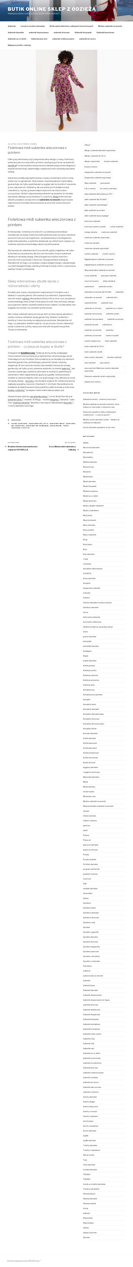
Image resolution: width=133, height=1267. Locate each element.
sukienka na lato (38, 423)
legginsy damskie (90, 767)
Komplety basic (89, 704)
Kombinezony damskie (92, 695)
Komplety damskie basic (93, 714)
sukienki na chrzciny (92, 308)
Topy (85, 1160)
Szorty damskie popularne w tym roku (99, 427)
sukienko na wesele (93, 330)
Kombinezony (89, 690)
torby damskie (89, 1165)
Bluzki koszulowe (90, 491)
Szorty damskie (89, 1131)
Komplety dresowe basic (93, 724)
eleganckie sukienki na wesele (97, 172)
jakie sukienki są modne (94, 210)
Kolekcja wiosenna (91, 680)
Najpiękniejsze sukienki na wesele (99, 259)
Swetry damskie (90, 1097)
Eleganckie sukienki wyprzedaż (97, 178)
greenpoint (105, 183)
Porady (86, 854)
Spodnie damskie (90, 937)
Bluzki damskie (89, 481)
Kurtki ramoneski (90, 757)
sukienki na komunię (37, 426)
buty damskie (89, 554)
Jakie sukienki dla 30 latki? (95, 199)
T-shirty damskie (90, 1145)
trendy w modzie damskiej (33, 26)
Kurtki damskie (89, 738)
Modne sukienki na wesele (110, 26)
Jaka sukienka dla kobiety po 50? (98, 194)
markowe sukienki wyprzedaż (97, 237)
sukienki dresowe (62, 32)
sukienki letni (111, 297)
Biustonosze (88, 467)
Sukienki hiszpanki (83, 32)
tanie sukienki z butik (93, 352)
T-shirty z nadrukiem (91, 1150)
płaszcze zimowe (90, 850)
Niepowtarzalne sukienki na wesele (99, 270)
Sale (85, 883)
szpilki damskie (89, 1140)
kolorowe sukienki (92, 221)
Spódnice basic (89, 908)
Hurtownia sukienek (91, 617)
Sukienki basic (89, 985)
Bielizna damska (90, 462)
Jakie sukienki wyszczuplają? (96, 216)
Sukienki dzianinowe (91, 1010)
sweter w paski (112, 335)
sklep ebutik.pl (109, 281)
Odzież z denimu (90, 820)
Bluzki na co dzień (90, 496)
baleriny (66, 368)
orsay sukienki (90, 275)
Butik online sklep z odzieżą (52, 9)
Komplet (86, 699)
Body (85, 540)
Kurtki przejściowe (91, 753)
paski (85, 830)
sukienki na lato (112, 314)
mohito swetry (108, 254)
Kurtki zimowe (89, 762)
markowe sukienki (109, 232)
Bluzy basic (87, 515)
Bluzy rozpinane (89, 535)
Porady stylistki (89, 859)
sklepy (86, 898)
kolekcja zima (89, 685)
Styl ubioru (87, 966)
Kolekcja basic (89, 665)
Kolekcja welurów (90, 675)
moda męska (88, 791)
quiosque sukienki (108, 275)
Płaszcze (87, 840)
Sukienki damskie (16, 32)
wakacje (86, 1213)
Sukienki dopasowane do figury (96, 1000)
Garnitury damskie (91, 607)
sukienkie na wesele (93, 297)
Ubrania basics (89, 1194)
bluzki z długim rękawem (93, 506)
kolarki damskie (90, 661)
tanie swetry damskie (93, 357)
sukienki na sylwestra (92, 1063)
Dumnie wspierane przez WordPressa (23, 1261)
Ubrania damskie (90, 1199)
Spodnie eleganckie (91, 947)
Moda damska (89, 787)
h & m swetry (90, 188)
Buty (85, 549)
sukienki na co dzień (114, 308)
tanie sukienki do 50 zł (94, 346)
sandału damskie (90, 888)
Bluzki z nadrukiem (91, 510)
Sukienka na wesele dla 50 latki (97, 292)
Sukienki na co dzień (17, 39)
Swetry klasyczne (90, 1106)
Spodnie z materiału (91, 961)
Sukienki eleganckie (91, 1014)
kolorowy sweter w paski (95, 227)
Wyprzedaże (88, 1223)
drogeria (86, 583)
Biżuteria (87, 472)
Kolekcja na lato (90, 670)
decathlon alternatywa (92, 569)
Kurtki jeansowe (90, 743)
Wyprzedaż (88, 1218)
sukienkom (56, 426)
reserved (87, 879)
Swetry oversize (90, 1111)
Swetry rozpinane (90, 1116)
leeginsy (54, 399)
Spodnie (86, 927)
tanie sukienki (111, 341)
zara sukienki (90, 363)
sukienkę (110, 330)
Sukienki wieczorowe (92, 1087)
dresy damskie (89, 578)
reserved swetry (91, 281)
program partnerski (91, 869)
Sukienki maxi (89, 1039)
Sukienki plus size (39, 39)
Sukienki (12, 26)
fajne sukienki (19, 423)
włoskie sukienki (114, 357)
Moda (85, 782)
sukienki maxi (57, 423)
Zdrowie (86, 1237)
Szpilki (85, 1136)
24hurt (87, 145)
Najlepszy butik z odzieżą (19, 45)
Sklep (56, 196)
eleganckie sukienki (91, 588)
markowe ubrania (91, 243)
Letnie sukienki (116, 227)
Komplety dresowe (91, 719)
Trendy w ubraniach (91, 1189)
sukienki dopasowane (39, 32)
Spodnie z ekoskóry (91, 956)
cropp (85, 559)
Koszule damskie (90, 733)
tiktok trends (88, 1155)
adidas (86, 443)
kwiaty (11, 390)
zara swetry (105, 363)
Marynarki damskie (91, 777)
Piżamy (86, 835)
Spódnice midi (89, 922)
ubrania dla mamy (38, 396)
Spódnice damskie (91, 913)
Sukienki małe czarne (92, 1034)
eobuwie (86, 593)
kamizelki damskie (91, 646)
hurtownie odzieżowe (92, 622)
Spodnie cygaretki (91, 932)
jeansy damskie (89, 636)
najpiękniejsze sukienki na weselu (98, 265)
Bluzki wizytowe (90, 501)
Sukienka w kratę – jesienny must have (99, 399)
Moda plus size (89, 796)
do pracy (29, 381)
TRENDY (87, 1174)
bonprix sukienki (111, 161)
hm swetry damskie (108, 188)
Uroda (85, 1208)
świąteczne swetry (92, 382)
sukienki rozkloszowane (63, 39)
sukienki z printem (91, 1092)
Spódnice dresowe (91, 917)
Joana (33, 144)
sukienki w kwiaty (90, 1077)
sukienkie (119, 292)
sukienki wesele (91, 324)
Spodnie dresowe (90, 942)
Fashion (86, 598)
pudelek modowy (90, 874)
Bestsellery (88, 457)
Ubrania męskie (89, 1203)
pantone (86, 825)
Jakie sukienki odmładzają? (96, 205)
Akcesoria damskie (91, 447)
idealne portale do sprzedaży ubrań (98, 627)
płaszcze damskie (90, 845)
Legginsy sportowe (91, 772)
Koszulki (68, 403)
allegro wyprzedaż (92, 161)
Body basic (87, 544)
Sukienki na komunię (92, 1058)
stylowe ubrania (21, 403)
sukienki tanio (15, 399)
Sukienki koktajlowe (91, 1024)
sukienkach (89, 286)
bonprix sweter (90, 167)
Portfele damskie (90, 864)
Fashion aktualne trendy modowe (97, 602)
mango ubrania (90, 232)
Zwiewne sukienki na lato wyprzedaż (99, 376)
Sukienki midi (88, 1043)
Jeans (85, 632)
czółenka (19, 390)
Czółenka (87, 564)
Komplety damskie (91, 709)
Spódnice (87, 903)
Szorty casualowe (90, 1126)
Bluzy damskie (89, 525)
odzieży (26, 298)
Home (85, 612)
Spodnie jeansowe (91, 951)
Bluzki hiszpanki (89, 486)
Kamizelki (87, 641)
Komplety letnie (90, 728)
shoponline (87, 893)
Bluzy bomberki (89, 520)
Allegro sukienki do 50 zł (94, 156)
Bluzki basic (88, 477)
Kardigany (87, 651)
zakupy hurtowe (90, 1232)
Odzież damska (89, 816)
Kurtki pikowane (90, 748)
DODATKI (87, 573)
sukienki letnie (90, 303)
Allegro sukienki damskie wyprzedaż (99, 150)
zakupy (86, 1228)
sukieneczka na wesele (93, 976)
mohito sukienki (91, 254)
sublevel (86, 971)
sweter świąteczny (92, 341)
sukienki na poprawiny (93, 319)
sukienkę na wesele (92, 335)
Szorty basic (88, 1121)
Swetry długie (89, 1102)
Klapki (85, 656)
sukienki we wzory (87, 39)
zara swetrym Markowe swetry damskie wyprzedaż (101, 369)
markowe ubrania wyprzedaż (96, 248)
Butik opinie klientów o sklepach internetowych (71, 26)
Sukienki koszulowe (105, 32)
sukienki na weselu (115, 319)
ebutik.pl (12, 165)
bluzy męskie (88, 530)
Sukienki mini (88, 1048)
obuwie (86, 811)
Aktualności (88, 452)
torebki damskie (90, 1170)
